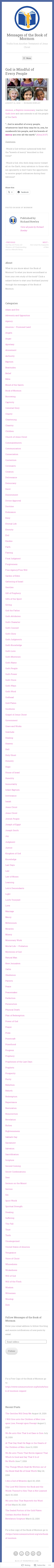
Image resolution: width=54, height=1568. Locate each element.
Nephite (20, 110)
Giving (8, 604)
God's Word (10, 691)
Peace (8, 986)
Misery (8, 934)
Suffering (9, 1218)
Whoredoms (11, 1264)
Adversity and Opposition (17, 315)
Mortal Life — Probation (16, 946)
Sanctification (12, 1154)
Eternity (9, 529)
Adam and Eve (12, 309)
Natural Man (11, 957)
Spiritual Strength (14, 1206)
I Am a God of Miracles (16, 1481)
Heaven (9, 743)
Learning (9, 882)
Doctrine (9, 506)
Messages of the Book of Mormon (27, 37)
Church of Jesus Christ (16, 437)
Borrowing (10, 396)
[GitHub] (33, 1553)
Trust (7, 1229)
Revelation (10, 1119)
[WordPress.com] (38, 1553)
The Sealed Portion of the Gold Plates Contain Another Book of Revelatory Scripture (23, 1514)
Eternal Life (11, 523)
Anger (8, 338)
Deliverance (11, 477)
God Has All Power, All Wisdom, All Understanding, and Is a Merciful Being (15, 245)
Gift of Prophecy (13, 593)
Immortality (11, 784)
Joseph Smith (12, 830)
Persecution (11, 1004)
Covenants (10, 465)
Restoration (11, 1108)
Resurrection (11, 1113)
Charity (8, 413)
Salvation (9, 1148)
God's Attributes (13, 616)
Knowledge (10, 859)
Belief (8, 373)
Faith (7, 547)
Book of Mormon (23, 207)
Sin (7, 1194)
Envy (7, 518)
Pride (7, 1033)
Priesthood (10, 1044)
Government (11, 720)
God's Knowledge (13, 645)
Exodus (8, 541)
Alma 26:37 (42, 134)
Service (9, 1189)
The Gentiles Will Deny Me (18, 1413)
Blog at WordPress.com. (27, 1561)
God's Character (12, 622)
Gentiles (9, 587)
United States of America (17, 1247)
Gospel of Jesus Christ (16, 714)
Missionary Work (13, 940)
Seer (7, 1177)
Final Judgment (13, 558)
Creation (9, 471)
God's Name (11, 662)
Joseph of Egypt (13, 824)
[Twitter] (15, 1553)
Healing (9, 737)
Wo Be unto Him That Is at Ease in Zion (24, 1433)
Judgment (10, 842)
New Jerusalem (12, 963)
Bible (7, 379)
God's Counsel (12, 627)
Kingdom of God (13, 853)
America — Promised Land (18, 327)
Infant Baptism (12, 789)
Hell (7, 749)
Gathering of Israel (14, 581)
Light (7, 894)
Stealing (9, 1212)
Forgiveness (11, 564)
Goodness (10, 709)
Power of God (11, 1021)
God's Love (10, 651)
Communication (13, 448)
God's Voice (10, 680)
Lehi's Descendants (14, 888)
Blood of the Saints (14, 385)
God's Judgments (13, 639)
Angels (8, 332)
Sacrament (10, 1142)
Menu (28, 58)
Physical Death (12, 1009)
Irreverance (11, 795)
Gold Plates (10, 703)
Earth (14, 117)
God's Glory (10, 633)
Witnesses (10, 1293)
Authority (10, 356)
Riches (8, 1125)
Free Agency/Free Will (16, 570)
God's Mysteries (13, 656)
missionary (29, 110)
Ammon (9, 110)
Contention (10, 460)
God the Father (12, 610)
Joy (7, 836)
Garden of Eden (12, 575)
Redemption (11, 1096)
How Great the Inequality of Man (39, 244)
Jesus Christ (11, 807)
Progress (9, 1050)
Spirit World (11, 1200)
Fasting (9, 552)
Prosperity (10, 1073)
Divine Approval (13, 500)
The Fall (9, 1223)
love (13, 113)
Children (9, 431)
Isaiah (8, 801)
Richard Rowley (32, 103)
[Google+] (27, 1553)
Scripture (9, 1160)
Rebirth (9, 1090)
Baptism (9, 361)
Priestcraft (10, 1038)
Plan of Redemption (15, 1015)
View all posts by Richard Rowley (32, 229)
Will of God (10, 1275)
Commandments (13, 442)
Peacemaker (11, 992)
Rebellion (10, 1085)
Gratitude (9, 732)
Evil (7, 535)
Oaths (8, 969)
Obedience (10, 975)
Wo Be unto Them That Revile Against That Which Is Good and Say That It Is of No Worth (26, 1457)
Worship (9, 1299)
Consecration (11, 454)
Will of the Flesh (13, 1281)
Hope (7, 766)
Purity (8, 1079)
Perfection (10, 998)
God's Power (11, 674)
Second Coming (13, 1166)
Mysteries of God (13, 951)
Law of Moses (11, 876)
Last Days (10, 865)
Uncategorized (12, 1241)
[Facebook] (21, 1553)
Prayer (8, 1027)
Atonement (10, 350)
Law (7, 871)
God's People (11, 668)
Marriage (9, 911)
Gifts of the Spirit (13, 599)
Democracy (10, 483)
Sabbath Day (11, 1137)
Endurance (10, 512)
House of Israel (12, 772)
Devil (7, 489)
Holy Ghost (10, 755)
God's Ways (10, 685)
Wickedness (11, 1270)
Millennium (11, 923)
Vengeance (10, 1252)
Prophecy (10, 1056)
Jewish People (12, 818)
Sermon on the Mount (16, 1183)
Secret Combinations (15, 1171)
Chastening (11, 419)
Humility (9, 778)
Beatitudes (10, 367)
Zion (7, 1304)
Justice (8, 847)
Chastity (9, 425)
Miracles (9, 928)
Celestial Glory (12, 408)
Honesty (9, 761)
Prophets (9, 1067)
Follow (11, 1351)
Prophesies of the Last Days (18, 1061)
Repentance (11, 1102)
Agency (9, 321)
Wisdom (9, 1287)
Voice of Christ (12, 1258)
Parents (9, 980)
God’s (7, 113)
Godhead (9, 697)
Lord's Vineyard (12, 899)
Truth (8, 1235)
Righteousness (12, 1131)
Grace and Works (13, 726)
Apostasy (9, 344)
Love (7, 905)
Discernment (11, 494)
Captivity (9, 402)
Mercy (8, 917)
